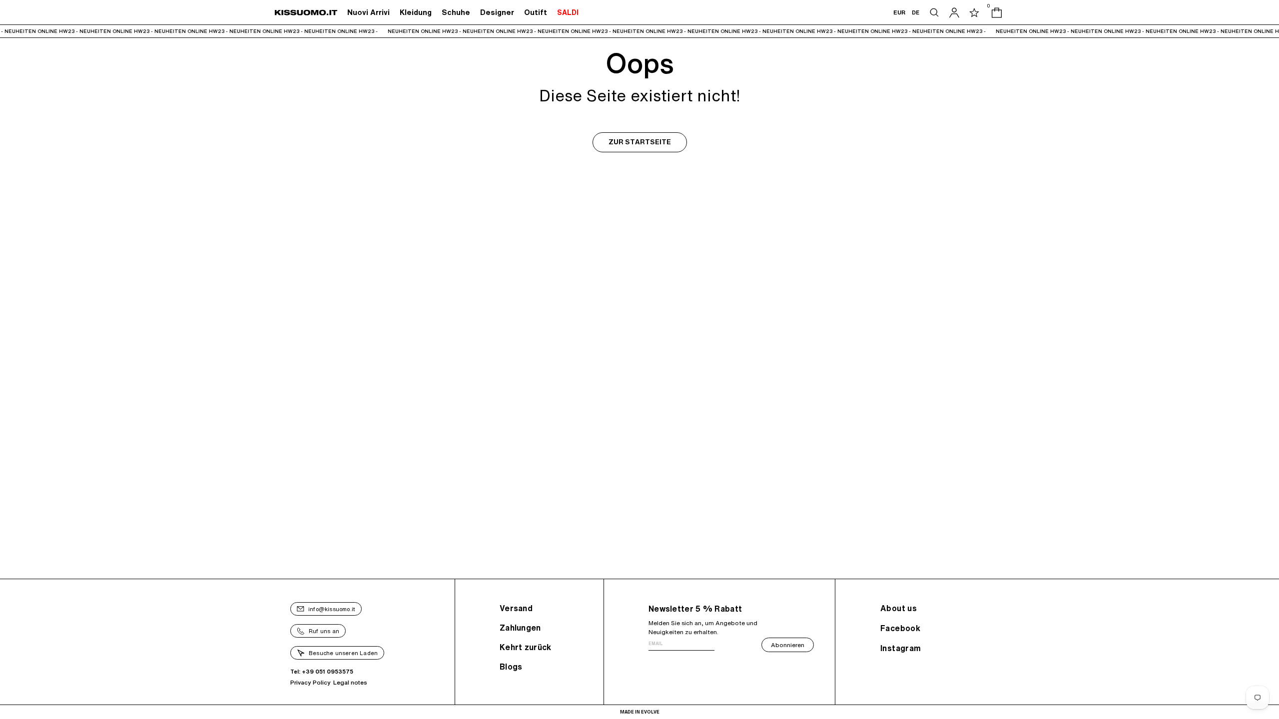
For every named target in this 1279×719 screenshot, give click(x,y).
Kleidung (416, 12)
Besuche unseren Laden (343, 653)
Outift (535, 12)
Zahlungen (520, 628)
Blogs (511, 667)
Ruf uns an (324, 631)
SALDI (568, 12)
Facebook (900, 628)
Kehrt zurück (526, 647)
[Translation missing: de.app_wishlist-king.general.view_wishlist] (974, 12)
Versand (516, 608)
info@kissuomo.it (331, 609)
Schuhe (456, 12)
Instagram (900, 648)
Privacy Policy (310, 682)
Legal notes (350, 682)
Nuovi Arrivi (368, 12)
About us (898, 608)
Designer (497, 12)
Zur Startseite (640, 142)
